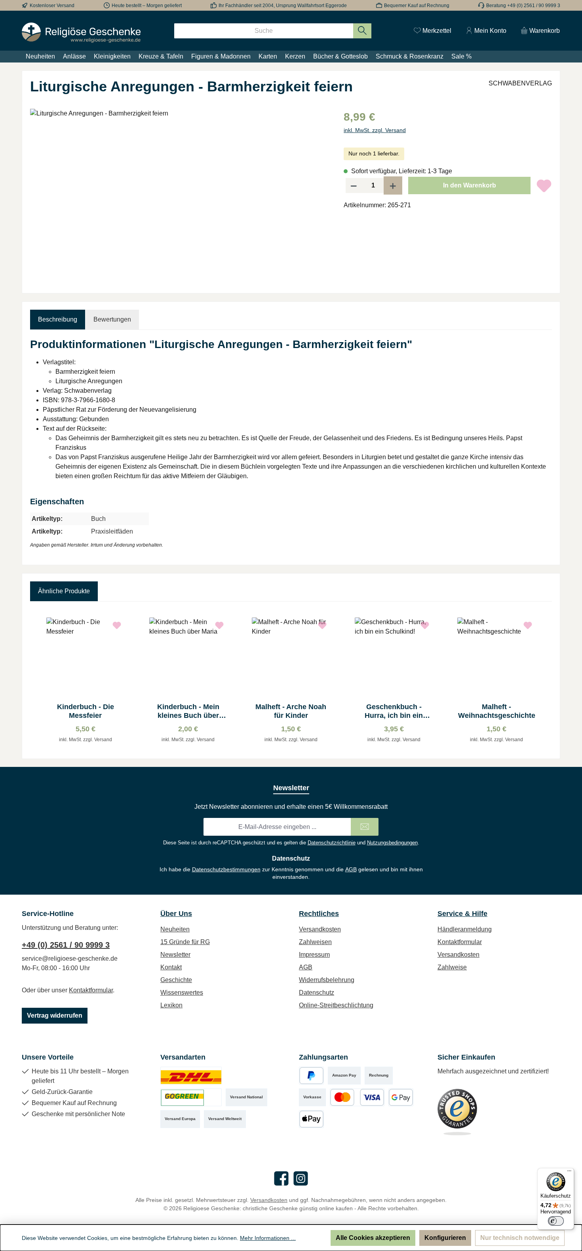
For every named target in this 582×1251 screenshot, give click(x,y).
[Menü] (569, 1172)
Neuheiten (175, 929)
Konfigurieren (445, 1237)
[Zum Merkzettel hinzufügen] (544, 185)
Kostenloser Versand (52, 5)
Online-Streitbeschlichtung (336, 1005)
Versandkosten (320, 929)
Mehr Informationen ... (268, 1238)
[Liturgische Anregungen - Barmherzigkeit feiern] (178, 194)
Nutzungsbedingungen (392, 843)
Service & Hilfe (462, 914)
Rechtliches (319, 914)
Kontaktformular (91, 990)
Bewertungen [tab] (112, 319)
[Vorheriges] (36, 680)
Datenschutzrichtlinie (332, 843)
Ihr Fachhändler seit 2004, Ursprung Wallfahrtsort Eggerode (283, 5)
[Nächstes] (546, 680)
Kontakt (171, 967)
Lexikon (171, 1005)
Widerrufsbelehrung (326, 980)
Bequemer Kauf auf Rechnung (416, 5)
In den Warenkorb (469, 185)
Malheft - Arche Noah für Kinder (290, 711)
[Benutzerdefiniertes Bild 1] (191, 1075)
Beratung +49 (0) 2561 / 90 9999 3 (523, 5)
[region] (179, 194)
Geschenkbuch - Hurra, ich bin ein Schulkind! (394, 711)
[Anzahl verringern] (353, 185)
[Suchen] (362, 31)
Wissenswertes (181, 992)
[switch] (556, 1221)
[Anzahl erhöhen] (393, 185)
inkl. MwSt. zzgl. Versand (375, 130)
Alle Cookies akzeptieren (373, 1237)
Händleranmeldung (464, 929)
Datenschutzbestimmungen (226, 869)
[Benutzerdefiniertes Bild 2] (191, 1097)
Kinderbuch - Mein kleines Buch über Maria (188, 711)
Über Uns (176, 914)
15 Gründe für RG (185, 942)
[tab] (57, 319)
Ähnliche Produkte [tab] (64, 591)
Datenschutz (316, 992)
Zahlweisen (315, 942)
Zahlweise (452, 967)
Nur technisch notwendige (519, 1237)
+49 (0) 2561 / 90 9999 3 (66, 945)
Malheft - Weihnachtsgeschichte (496, 711)
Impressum (314, 954)
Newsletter (175, 954)
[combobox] (264, 31)
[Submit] (364, 827)
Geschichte (176, 980)
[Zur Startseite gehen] (81, 33)
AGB (351, 869)
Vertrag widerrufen (54, 1015)
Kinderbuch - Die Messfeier (85, 711)
